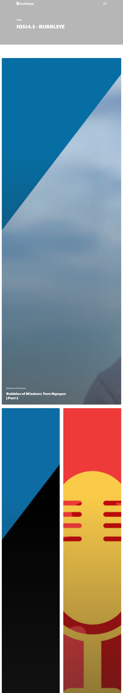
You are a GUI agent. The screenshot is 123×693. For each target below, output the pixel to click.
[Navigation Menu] (104, 3)
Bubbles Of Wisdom (16, 388)
